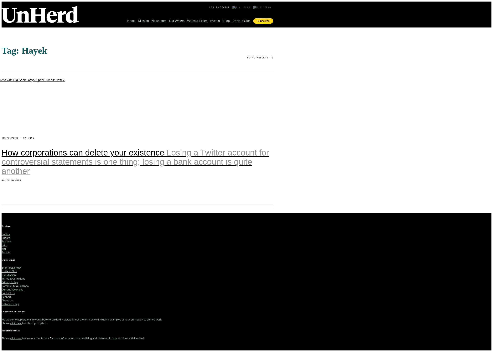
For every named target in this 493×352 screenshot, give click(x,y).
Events (215, 20)
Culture (6, 238)
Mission (143, 20)
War (4, 248)
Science (6, 241)
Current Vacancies (12, 289)
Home (131, 20)
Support (6, 297)
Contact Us (8, 293)
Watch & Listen (197, 20)
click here (16, 323)
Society (6, 252)
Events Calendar (11, 267)
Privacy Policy (10, 282)
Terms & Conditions (13, 278)
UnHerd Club (241, 20)
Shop (226, 20)
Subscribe (263, 20)
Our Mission (9, 275)
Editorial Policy (10, 304)
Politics (6, 234)
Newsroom (159, 20)
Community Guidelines (15, 286)
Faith (4, 245)
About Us (7, 300)
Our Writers (176, 20)
